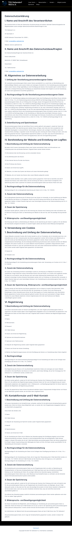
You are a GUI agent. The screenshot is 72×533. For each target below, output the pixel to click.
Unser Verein (31, 2)
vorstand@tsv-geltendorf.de (16, 41)
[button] (35, 2)
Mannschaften (42, 2)
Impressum (36, 528)
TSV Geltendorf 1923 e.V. (15, 3)
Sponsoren (31, 4)
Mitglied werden (61, 2)
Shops (38, 4)
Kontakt (52, 2)
